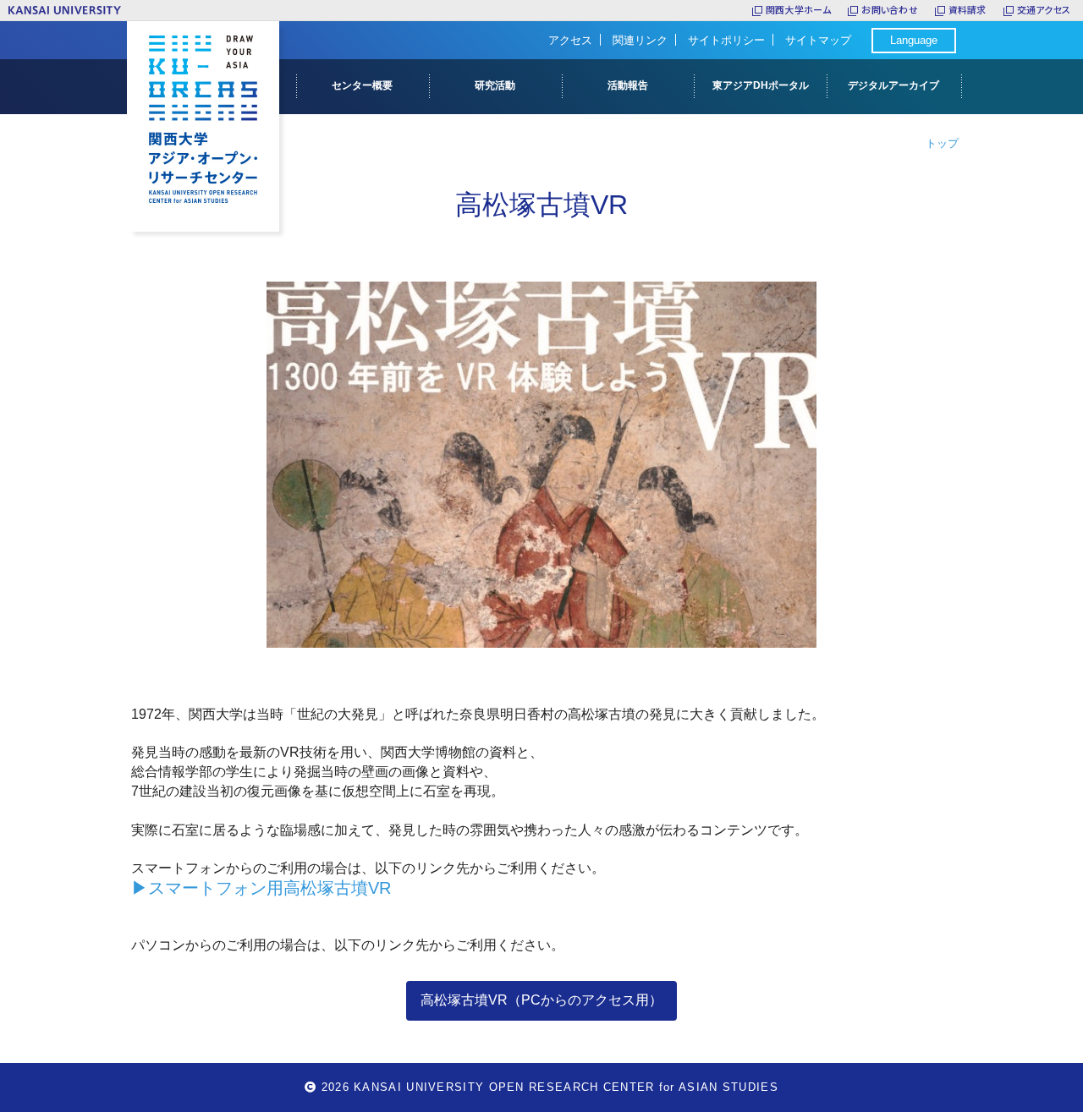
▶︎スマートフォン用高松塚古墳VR (261, 888)
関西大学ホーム (799, 9)
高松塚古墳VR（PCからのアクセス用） (541, 1000)
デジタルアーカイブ (893, 85)
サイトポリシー (726, 40)
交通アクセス (1043, 9)
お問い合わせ (889, 9)
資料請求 (967, 9)
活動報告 (627, 85)
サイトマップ (818, 40)
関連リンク (640, 40)
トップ (942, 143)
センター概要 (362, 85)
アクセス (570, 40)
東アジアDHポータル (760, 85)
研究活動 (495, 85)
